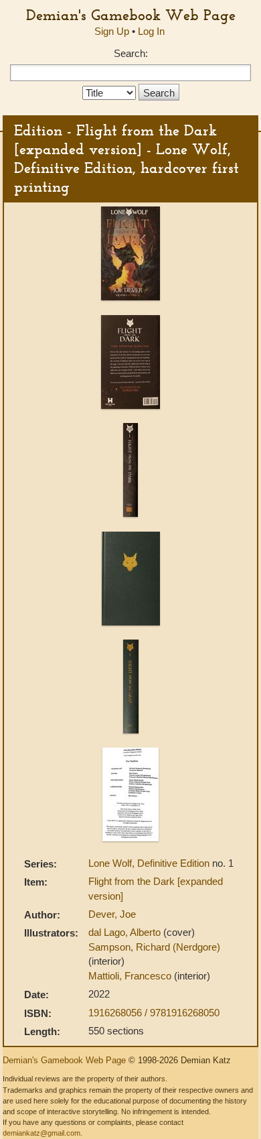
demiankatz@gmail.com (41, 1133)
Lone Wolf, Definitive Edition (150, 863)
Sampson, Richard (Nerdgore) (154, 947)
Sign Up (111, 31)
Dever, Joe (112, 914)
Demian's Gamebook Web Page (131, 14)
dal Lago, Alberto (125, 932)
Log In (151, 31)
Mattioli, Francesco (131, 975)
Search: (131, 53)
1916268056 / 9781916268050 (154, 1012)
